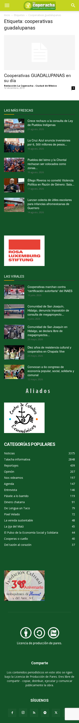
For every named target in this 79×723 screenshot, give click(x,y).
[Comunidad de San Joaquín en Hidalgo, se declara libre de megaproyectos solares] (14, 332)
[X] (56, 713)
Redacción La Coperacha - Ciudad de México (30, 85)
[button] (73, 5)
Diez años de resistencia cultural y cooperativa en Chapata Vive (49, 349)
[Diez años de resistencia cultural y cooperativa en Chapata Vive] (14, 352)
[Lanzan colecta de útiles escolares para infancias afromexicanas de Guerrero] (14, 205)
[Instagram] (23, 713)
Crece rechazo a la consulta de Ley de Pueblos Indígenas (50, 123)
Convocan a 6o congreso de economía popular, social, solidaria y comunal (51, 371)
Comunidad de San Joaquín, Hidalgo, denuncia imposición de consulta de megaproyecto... (48, 310)
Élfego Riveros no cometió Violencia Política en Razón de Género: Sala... (51, 182)
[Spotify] (45, 713)
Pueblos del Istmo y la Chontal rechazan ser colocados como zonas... (47, 164)
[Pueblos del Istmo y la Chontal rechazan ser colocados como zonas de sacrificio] (14, 165)
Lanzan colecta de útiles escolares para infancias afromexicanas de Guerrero (50, 204)
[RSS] (34, 713)
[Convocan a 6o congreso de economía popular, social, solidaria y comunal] (14, 372)
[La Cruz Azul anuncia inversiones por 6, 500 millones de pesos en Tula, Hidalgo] (14, 145)
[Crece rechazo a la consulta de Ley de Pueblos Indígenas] (14, 126)
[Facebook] (12, 713)
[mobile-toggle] (6, 5)
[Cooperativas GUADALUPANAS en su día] (39, 52)
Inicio (7, 15)
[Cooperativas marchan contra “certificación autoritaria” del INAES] (14, 292)
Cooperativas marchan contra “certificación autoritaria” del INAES (50, 289)
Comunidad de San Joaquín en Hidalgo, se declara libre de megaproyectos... (47, 331)
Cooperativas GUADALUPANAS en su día (37, 77)
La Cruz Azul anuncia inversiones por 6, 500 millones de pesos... (49, 142)
